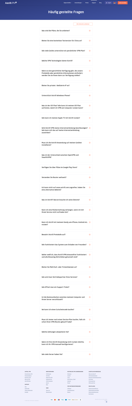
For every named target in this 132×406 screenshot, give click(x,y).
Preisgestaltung (28, 375)
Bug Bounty (91, 394)
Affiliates (69, 388)
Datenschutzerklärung (93, 388)
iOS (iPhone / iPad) (71, 379)
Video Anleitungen (29, 390)
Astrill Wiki (27, 388)
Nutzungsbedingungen (93, 392)
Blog (100, 2)
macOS (68, 375)
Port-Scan (91, 379)
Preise (86, 2)
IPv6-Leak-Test (92, 381)
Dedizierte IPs (49, 379)
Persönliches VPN (28, 374)
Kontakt (26, 392)
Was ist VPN (27, 379)
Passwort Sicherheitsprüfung (95, 377)
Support (94, 2)
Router (68, 383)
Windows (69, 374)
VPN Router (48, 374)
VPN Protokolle (49, 381)
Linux (68, 377)
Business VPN (28, 377)
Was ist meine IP (92, 374)
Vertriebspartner (70, 390)
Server (47, 383)
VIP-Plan (48, 375)
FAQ (25, 386)
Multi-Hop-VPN (49, 377)
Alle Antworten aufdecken (83, 24)
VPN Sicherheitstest (93, 375)
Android (69, 381)
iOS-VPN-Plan (28, 381)
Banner (68, 392)
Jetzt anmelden (122, 2)
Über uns (48, 390)
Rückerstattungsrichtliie (94, 390)
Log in (109, 2)
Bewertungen (49, 392)
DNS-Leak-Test (92, 383)
